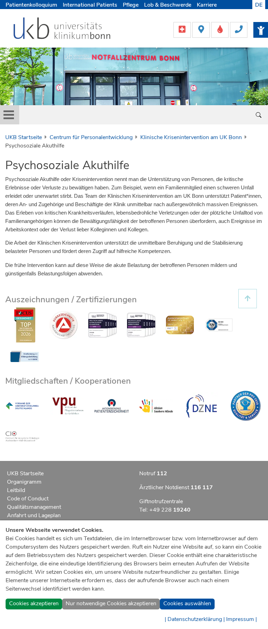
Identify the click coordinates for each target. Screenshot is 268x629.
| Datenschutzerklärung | (195, 619)
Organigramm (24, 482)
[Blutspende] (220, 29)
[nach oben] (247, 298)
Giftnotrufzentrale (161, 501)
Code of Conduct (28, 499)
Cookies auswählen (187, 603)
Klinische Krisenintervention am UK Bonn (191, 137)
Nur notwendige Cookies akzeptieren (111, 603)
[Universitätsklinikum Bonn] (62, 29)
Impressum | (241, 619)
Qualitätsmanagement (34, 507)
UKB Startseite (23, 137)
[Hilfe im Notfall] (182, 29)
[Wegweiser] (201, 29)
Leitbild (16, 490)
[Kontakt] (238, 29)
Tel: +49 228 (165, 510)
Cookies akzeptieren (34, 603)
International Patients (90, 5)
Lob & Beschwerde (167, 5)
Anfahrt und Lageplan (34, 515)
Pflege (131, 5)
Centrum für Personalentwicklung (91, 137)
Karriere (207, 5)
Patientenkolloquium (31, 5)
